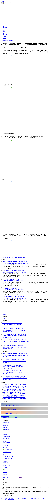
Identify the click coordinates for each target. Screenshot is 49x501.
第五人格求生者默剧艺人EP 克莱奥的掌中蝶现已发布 (15, 394)
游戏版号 (5, 35)
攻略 (4, 31)
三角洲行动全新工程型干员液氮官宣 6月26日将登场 (14, 384)
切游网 (2, 40)
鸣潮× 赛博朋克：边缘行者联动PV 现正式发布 (13, 395)
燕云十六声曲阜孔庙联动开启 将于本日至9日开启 (14, 389)
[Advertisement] (24, 15)
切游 (2, 4)
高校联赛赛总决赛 (21, 257)
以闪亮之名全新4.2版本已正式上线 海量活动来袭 (14, 387)
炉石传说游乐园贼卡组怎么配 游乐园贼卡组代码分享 (15, 298)
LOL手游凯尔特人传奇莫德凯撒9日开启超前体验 (14, 397)
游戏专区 (3, 318)
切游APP (2, 1)
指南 (6, 257)
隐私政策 (20, 477)
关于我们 (3, 477)
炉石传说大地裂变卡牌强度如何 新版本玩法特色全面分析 (16, 263)
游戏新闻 (11, 40)
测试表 (4, 36)
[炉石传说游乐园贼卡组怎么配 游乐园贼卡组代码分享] (13, 296)
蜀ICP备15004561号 (16, 498)
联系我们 (7, 477)
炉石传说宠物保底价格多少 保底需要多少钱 (13, 280)
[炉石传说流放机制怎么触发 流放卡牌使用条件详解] (12, 270)
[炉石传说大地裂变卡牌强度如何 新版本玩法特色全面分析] (14, 261)
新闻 (4, 30)
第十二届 (9, 257)
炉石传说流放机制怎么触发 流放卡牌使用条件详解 (14, 272)
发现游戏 (5, 27)
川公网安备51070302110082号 (27, 498)
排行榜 (4, 38)
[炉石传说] (3, 313)
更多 (2, 320)
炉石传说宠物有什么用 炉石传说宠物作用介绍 (13, 289)
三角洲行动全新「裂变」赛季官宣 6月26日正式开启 (14, 398)
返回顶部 (10, 498)
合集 (4, 33)
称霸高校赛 (14, 257)
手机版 (6, 498)
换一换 (2, 420)
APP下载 (2, 498)
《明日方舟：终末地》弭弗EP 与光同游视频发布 (14, 390)
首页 (4, 26)
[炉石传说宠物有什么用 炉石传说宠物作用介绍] (11, 288)
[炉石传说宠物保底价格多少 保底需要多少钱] (11, 279)
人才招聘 (11, 477)
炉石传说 (6, 40)
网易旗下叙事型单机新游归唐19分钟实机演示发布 (14, 392)
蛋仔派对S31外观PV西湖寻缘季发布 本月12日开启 (14, 386)
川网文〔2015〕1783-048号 (40, 498)
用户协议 (16, 477)
